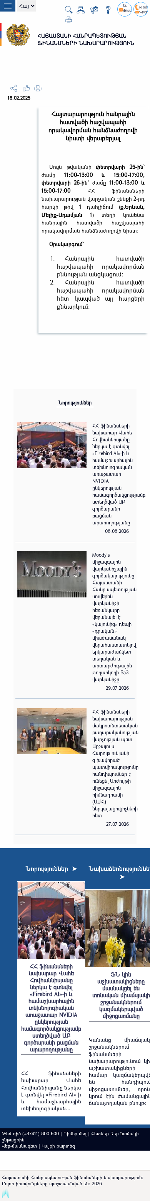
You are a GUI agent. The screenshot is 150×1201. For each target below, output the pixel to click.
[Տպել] (66, 21)
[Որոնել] (66, 12)
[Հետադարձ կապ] (91, 11)
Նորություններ (75, 402)
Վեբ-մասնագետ (19, 1146)
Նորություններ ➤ (51, 868)
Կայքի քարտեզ (58, 1146)
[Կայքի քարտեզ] (77, 11)
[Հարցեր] (105, 11)
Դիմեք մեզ (75, 1133)
